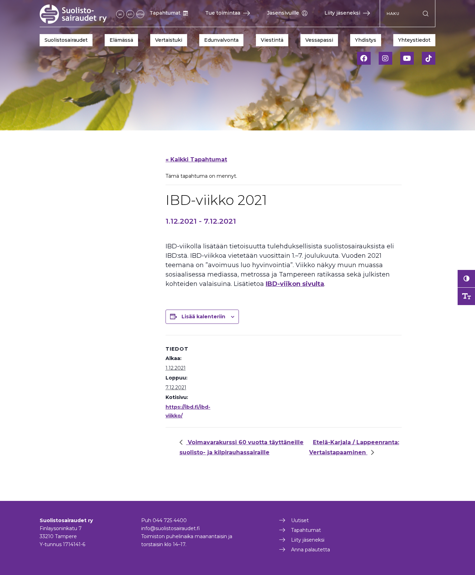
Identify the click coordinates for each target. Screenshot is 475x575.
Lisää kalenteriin (203, 316)
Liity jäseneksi (342, 13)
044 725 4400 (170, 520)
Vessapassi (319, 40)
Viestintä (272, 40)
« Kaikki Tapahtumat (196, 159)
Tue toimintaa (222, 13)
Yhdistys (365, 40)
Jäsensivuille (283, 13)
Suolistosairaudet (66, 40)
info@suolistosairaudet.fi (170, 528)
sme (140, 14)
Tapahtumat (165, 13)
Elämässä (121, 40)
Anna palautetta (310, 549)
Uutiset (300, 520)
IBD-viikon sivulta (295, 284)
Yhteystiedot (414, 40)
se (120, 14)
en (130, 14)
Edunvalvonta (221, 40)
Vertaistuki (168, 40)
